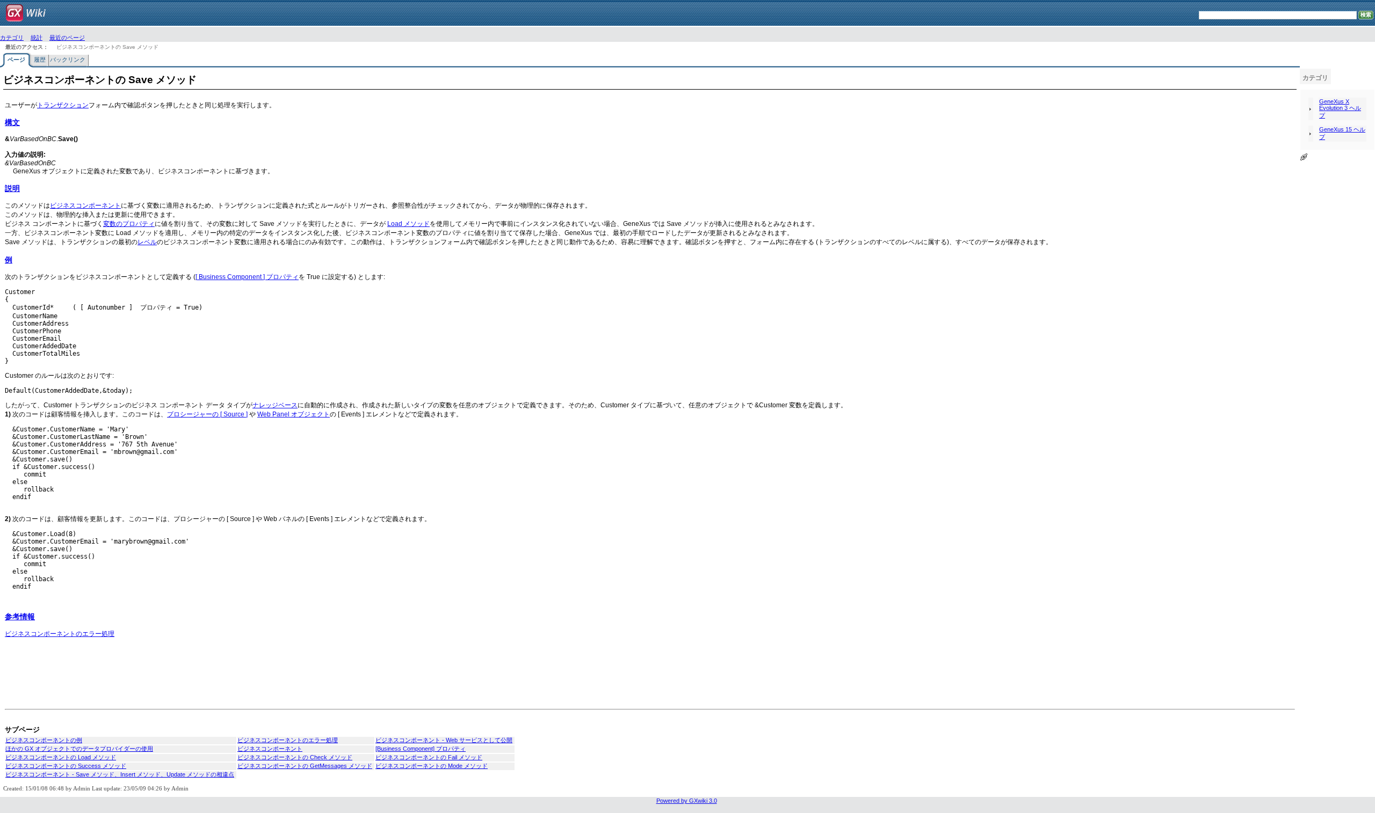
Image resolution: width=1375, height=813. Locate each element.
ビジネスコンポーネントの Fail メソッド (428, 757)
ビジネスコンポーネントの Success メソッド (65, 766)
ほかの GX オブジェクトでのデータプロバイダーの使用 (79, 748)
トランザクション (63, 105)
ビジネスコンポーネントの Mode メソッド (431, 766)
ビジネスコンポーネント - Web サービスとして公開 (443, 740)
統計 (36, 38)
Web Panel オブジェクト (293, 414)
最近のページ (67, 38)
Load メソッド (408, 224)
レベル (147, 242)
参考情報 (20, 616)
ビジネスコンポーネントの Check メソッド (294, 757)
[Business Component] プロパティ (420, 748)
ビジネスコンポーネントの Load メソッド (60, 757)
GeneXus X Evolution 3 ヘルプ (1340, 108)
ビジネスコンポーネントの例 (43, 740)
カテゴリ (12, 38)
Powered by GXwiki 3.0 (686, 800)
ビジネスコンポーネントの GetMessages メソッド (304, 766)
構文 (12, 122)
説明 (12, 188)
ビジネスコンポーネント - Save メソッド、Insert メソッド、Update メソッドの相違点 (119, 774)
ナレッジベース (275, 405)
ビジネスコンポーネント (85, 205)
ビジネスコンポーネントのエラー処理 (59, 634)
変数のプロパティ (129, 224)
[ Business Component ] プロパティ (247, 277)
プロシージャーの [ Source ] (207, 414)
